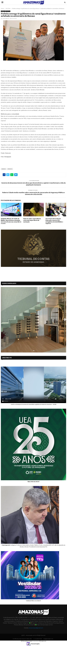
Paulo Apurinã (6, 545)
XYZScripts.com (42, 641)
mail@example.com (48, 639)
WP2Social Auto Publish (26, 641)
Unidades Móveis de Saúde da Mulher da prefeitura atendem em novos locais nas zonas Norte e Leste (11, 221)
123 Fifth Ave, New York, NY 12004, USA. (22, 639)
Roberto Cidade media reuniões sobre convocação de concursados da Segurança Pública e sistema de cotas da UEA (33, 193)
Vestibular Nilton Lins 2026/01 (33, 600)
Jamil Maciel (6, 18)
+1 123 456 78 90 (37, 639)
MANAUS (3, 11)
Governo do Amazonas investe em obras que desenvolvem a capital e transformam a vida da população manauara (33, 184)
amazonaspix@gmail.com (36, 628)
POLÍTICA (8, 11)
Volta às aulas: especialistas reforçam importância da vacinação (32, 220)
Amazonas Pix (7, 358)
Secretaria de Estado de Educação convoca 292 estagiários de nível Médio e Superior (54, 221)
